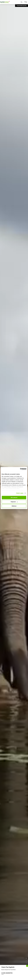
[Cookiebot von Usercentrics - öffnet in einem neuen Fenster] (20, 469)
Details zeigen (19, 493)
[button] (26, 958)
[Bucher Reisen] (5, 2)
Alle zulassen (14, 497)
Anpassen (13, 501)
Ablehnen (14, 506)
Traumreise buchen (22, 5)
